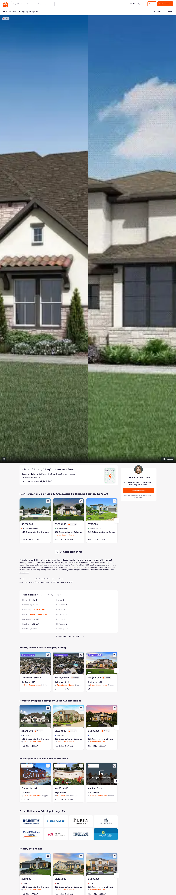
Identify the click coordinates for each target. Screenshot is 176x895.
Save (170, 11)
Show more (24, 573)
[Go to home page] (5, 4)
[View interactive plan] (4, 459)
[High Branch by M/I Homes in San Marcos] (68, 775)
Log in (151, 4)
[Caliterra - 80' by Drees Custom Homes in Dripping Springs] (35, 664)
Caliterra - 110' (39, 609)
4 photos (169, 459)
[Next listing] (116, 520)
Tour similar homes (138, 491)
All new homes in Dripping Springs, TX (22, 11)
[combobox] (32, 3)
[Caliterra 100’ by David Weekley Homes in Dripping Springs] (35, 775)
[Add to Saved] (48, 501)
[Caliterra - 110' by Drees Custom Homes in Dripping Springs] (68, 664)
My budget (137, 4)
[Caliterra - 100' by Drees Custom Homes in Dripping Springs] (101, 664)
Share (158, 11)
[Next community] (116, 670)
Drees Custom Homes (38, 614)
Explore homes (165, 4)
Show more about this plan (68, 636)
